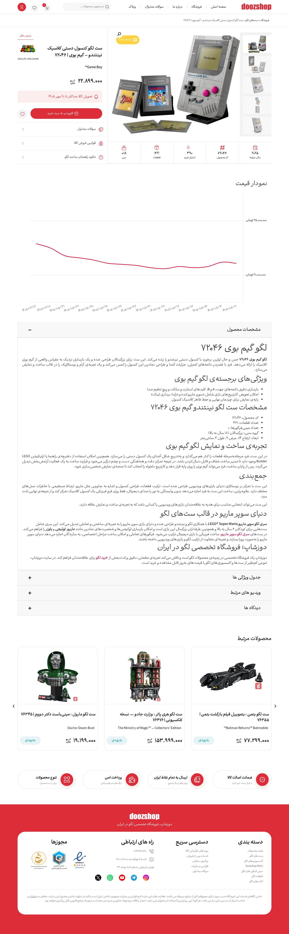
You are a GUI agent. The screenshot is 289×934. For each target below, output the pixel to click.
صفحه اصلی (218, 7)
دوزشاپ (33, 896)
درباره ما (177, 7)
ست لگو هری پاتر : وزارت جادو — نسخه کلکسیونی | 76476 (151, 717)
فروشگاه (196, 7)
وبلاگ (132, 7)
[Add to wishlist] (22, 114)
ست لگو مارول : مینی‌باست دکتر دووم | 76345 (58, 714)
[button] (119, 34)
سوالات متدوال (154, 7)
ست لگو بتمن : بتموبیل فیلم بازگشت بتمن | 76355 (234, 717)
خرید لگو (102, 558)
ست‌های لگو (251, 20)
